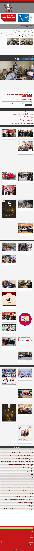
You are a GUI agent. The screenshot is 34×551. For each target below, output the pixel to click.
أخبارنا (31, 27)
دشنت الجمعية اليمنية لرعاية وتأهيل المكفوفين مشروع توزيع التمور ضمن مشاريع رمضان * (25, 252)
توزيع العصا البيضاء (30, 539)
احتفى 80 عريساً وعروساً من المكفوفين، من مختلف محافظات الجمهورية (23, 111)
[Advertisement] (29, 50)
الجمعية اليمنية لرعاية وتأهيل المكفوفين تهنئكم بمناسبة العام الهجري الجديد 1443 (9, 307)
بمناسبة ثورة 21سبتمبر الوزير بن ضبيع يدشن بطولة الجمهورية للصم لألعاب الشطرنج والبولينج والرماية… (20, 464)
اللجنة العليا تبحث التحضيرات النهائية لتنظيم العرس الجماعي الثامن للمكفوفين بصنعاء (26, 152)
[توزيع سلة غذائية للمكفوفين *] (9, 284)
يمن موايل (30, 327)
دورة (8, 94)
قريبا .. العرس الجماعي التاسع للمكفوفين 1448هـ (26, 113)
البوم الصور (28, 500)
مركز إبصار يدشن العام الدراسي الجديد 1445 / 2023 (27, 473)
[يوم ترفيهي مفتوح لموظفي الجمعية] (9, 190)
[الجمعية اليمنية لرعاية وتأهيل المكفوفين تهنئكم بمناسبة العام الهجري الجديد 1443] (9, 299)
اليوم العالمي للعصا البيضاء (29, 493)
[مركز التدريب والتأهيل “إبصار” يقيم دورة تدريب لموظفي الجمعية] (25, 284)
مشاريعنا (29, 459)
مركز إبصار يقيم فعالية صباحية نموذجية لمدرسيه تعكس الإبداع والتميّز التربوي (22, 123)
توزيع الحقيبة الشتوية (30, 546)
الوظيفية (21, 94)
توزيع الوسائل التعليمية (30, 540)
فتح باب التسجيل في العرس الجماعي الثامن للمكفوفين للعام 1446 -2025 (24, 496)
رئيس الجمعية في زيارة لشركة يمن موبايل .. (28, 467)
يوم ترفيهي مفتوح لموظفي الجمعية (10, 195)
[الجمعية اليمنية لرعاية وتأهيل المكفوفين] (8, 7)
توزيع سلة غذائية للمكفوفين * (11, 289)
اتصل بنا (32, 531)
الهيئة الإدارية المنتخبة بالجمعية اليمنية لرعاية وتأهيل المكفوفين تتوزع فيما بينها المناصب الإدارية (21, 490)
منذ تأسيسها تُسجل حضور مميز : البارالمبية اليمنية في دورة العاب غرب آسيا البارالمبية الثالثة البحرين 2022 (9, 181)
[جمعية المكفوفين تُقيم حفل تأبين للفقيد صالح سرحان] (9, 133)
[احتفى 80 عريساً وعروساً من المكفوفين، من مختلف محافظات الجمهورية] (25, 373)
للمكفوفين (29, 96)
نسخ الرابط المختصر (28, 105)
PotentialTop (16, 550)
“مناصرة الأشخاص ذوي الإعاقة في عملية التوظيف (26, 116)
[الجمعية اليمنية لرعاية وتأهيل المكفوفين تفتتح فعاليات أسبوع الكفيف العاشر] (9, 316)
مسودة (24, 96)
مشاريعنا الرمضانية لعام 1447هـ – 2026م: (27, 120)
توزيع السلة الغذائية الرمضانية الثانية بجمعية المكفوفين (26, 478)
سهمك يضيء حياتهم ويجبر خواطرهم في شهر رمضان (25, 119)
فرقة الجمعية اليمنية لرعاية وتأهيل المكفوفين (10, 332)
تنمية (12, 94)
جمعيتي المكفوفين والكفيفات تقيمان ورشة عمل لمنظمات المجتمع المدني (26, 138)
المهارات (26, 94)
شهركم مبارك (31, 117)
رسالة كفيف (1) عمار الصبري (29, 505)
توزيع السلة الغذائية (30, 535)
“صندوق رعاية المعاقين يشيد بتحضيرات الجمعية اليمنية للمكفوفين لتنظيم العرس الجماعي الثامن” (21, 487)
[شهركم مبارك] (9, 412)
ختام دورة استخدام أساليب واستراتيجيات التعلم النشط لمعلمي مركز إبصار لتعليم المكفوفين (9, 347)
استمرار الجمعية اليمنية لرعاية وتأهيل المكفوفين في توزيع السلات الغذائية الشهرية (23, 458)
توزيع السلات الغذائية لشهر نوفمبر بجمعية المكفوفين (25, 182)
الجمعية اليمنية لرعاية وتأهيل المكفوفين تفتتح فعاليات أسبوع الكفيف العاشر (9, 321)
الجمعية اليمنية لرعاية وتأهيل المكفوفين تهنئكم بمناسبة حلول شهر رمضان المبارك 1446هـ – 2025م (9, 219)
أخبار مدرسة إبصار (28, 450)
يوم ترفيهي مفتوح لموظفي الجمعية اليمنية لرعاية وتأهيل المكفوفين (26, 361)
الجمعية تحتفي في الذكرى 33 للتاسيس (28, 484)
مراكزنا (32, 529)
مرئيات (29, 506)
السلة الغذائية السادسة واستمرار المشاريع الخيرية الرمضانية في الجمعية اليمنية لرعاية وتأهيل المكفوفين (25, 209)
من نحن (32, 527)
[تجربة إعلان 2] (25, 339)
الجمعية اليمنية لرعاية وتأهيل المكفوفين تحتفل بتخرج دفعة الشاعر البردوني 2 (22, 114)
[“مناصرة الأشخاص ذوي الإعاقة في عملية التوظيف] (25, 409)
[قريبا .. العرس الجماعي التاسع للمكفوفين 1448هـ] (9, 377)
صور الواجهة (28, 471)
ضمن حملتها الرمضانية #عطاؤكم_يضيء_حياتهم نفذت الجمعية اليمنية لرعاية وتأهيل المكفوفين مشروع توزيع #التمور (18, 508)
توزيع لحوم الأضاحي (30, 544)
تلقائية (16, 94)
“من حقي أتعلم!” (31, 449)
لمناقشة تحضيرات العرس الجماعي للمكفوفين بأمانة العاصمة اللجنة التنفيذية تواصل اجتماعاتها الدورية (20, 452)
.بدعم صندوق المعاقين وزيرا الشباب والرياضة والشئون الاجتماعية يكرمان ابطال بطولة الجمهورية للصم (25, 234)
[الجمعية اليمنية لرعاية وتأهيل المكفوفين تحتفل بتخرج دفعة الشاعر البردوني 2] (25, 393)
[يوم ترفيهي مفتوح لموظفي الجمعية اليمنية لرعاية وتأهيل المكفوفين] (25, 356)
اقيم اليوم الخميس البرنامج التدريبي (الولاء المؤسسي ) (26, 476)
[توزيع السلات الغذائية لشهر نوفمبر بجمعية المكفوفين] (25, 176)
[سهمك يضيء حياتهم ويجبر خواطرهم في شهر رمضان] (25, 433)
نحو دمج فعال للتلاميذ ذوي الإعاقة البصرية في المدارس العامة (25, 502)
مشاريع (32, 470)
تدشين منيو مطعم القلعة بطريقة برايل (28, 122)
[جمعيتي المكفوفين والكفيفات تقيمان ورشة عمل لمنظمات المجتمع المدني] (25, 133)
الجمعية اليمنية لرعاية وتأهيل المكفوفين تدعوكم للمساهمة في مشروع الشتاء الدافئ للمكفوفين (21, 455)
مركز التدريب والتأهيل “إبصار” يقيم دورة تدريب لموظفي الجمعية (25, 289)
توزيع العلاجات (31, 537)
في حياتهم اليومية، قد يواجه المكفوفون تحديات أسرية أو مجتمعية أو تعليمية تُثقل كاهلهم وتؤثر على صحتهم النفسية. (18, 499)
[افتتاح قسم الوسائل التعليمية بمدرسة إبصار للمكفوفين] (9, 247)
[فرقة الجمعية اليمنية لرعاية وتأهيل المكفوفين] (9, 327)
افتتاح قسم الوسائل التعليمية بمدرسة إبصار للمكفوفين (10, 252)
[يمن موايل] (25, 319)
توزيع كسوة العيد (31, 542)
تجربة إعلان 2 (30, 341)
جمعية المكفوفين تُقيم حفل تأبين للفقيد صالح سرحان (9, 138)
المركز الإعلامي (30, 28)
